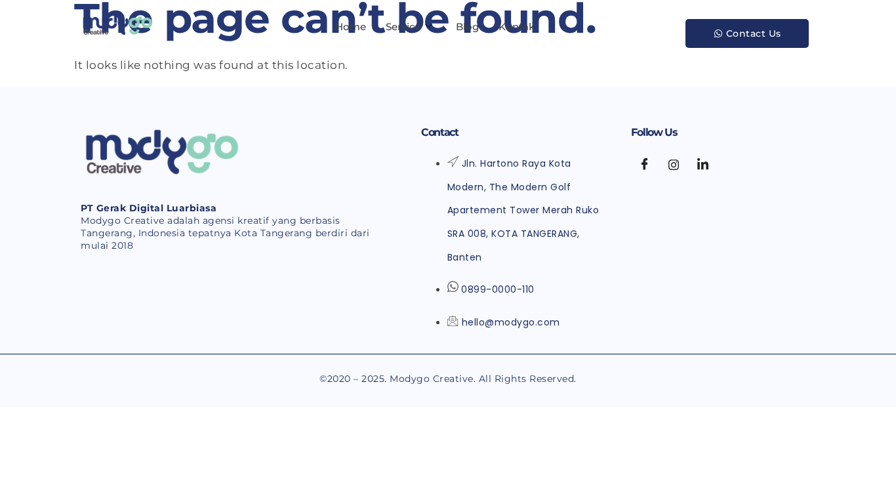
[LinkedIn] (702, 165)
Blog (467, 26)
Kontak (517, 26)
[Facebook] (644, 165)
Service (403, 26)
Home (350, 26)
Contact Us (753, 33)
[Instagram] (673, 165)
